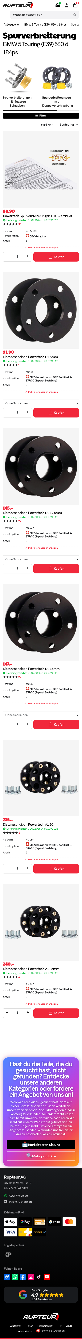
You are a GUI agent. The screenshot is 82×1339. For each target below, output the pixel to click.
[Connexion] (67, 5)
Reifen (29, 1326)
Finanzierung (44, 1326)
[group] (17, 85)
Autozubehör (12, 24)
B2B (59, 1326)
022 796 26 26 (19, 1196)
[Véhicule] (58, 5)
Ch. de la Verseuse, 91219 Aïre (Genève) (17, 1182)
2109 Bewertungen (41, 1299)
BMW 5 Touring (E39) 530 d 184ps (45, 24)
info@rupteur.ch (20, 1202)
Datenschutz (24, 1331)
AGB (69, 1326)
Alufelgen (15, 1326)
